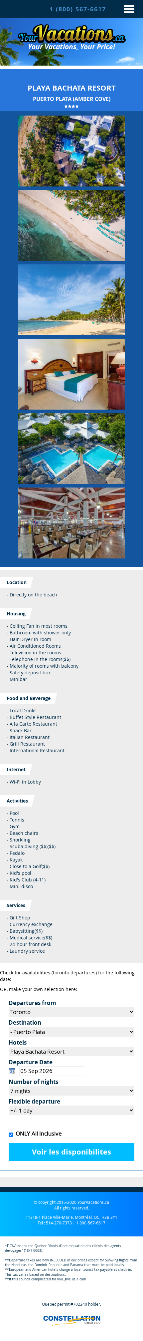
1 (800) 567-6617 (78, 9)
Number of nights (33, 1082)
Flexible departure (34, 1101)
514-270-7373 (59, 1222)
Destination (25, 1022)
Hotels (18, 1042)
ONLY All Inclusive (37, 1133)
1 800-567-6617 (90, 1222)
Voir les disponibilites (71, 1152)
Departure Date (31, 1062)
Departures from (32, 1003)
